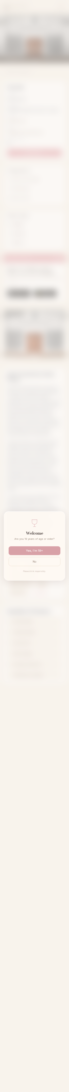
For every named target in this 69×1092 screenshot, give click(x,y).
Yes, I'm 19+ (34, 550)
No (34, 561)
